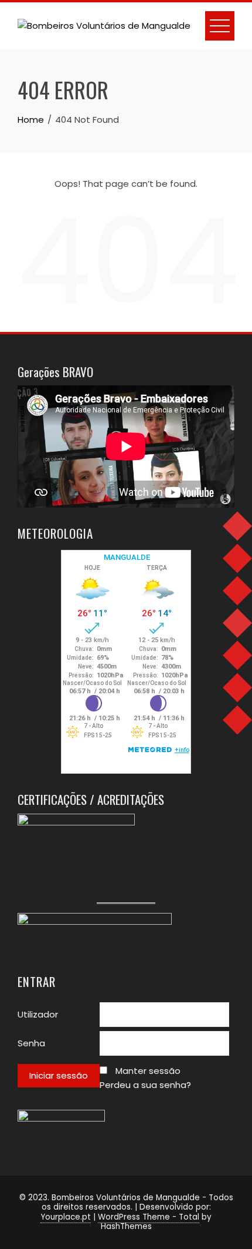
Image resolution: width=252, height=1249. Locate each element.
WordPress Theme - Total (148, 1217)
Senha (31, 1043)
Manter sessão (148, 1071)
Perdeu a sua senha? (145, 1085)
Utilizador (38, 1014)
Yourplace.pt (65, 1217)
